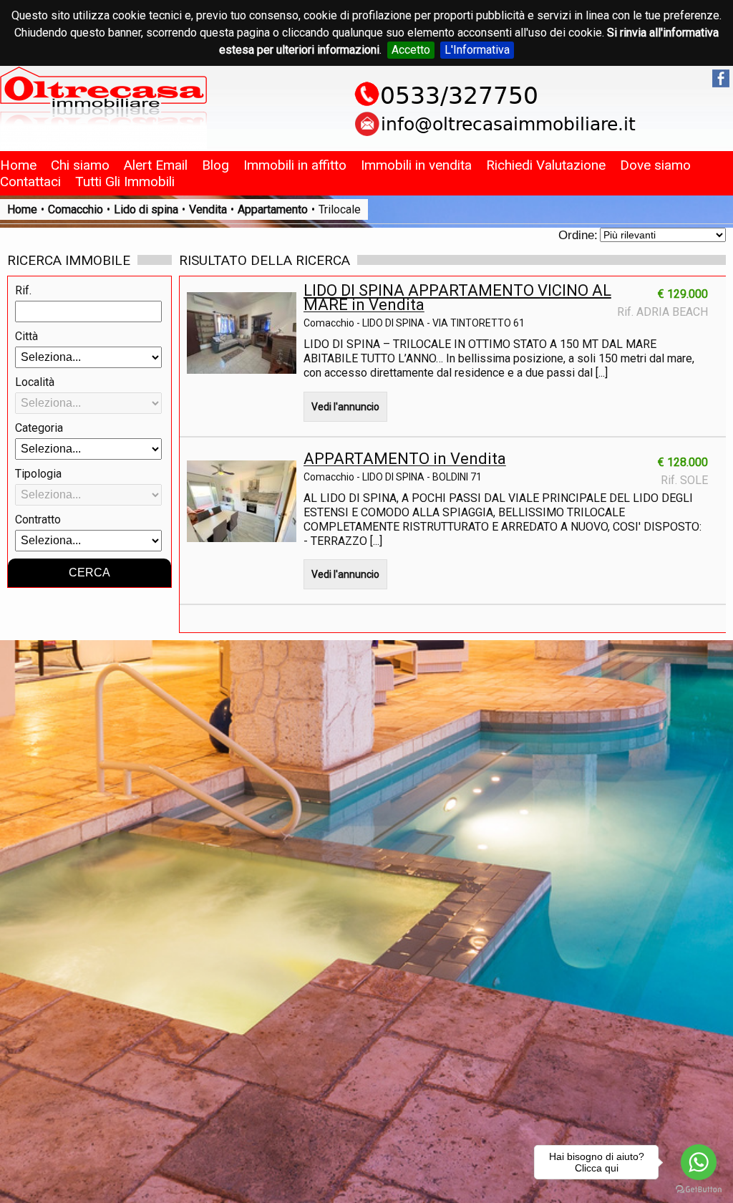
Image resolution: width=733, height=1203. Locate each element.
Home (18, 165)
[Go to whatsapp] (699, 1162)
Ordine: (578, 235)
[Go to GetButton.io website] (699, 1189)
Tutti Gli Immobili (125, 181)
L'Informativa (477, 50)
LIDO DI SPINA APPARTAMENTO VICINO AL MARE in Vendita (457, 297)
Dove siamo (655, 165)
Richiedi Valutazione (546, 165)
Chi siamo (80, 165)
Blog (215, 165)
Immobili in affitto (294, 165)
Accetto (411, 50)
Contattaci (30, 181)
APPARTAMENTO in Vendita (405, 459)
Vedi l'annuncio (345, 406)
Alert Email (156, 165)
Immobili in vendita (416, 165)
